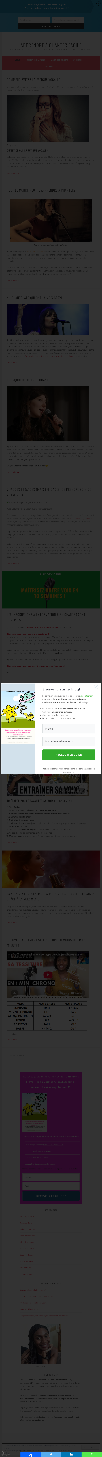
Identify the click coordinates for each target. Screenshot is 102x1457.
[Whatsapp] (92, 1454)
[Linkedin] (71, 1454)
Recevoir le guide (69, 754)
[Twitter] (51, 1454)
